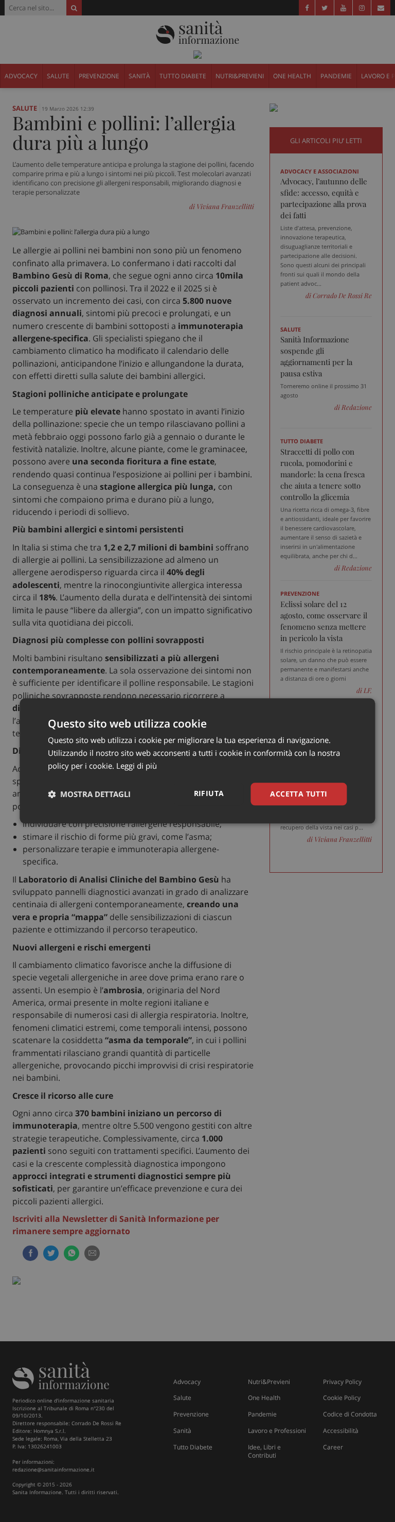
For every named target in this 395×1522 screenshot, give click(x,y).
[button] (89, 794)
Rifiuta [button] (209, 793)
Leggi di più (136, 765)
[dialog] (197, 760)
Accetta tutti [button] (298, 794)
